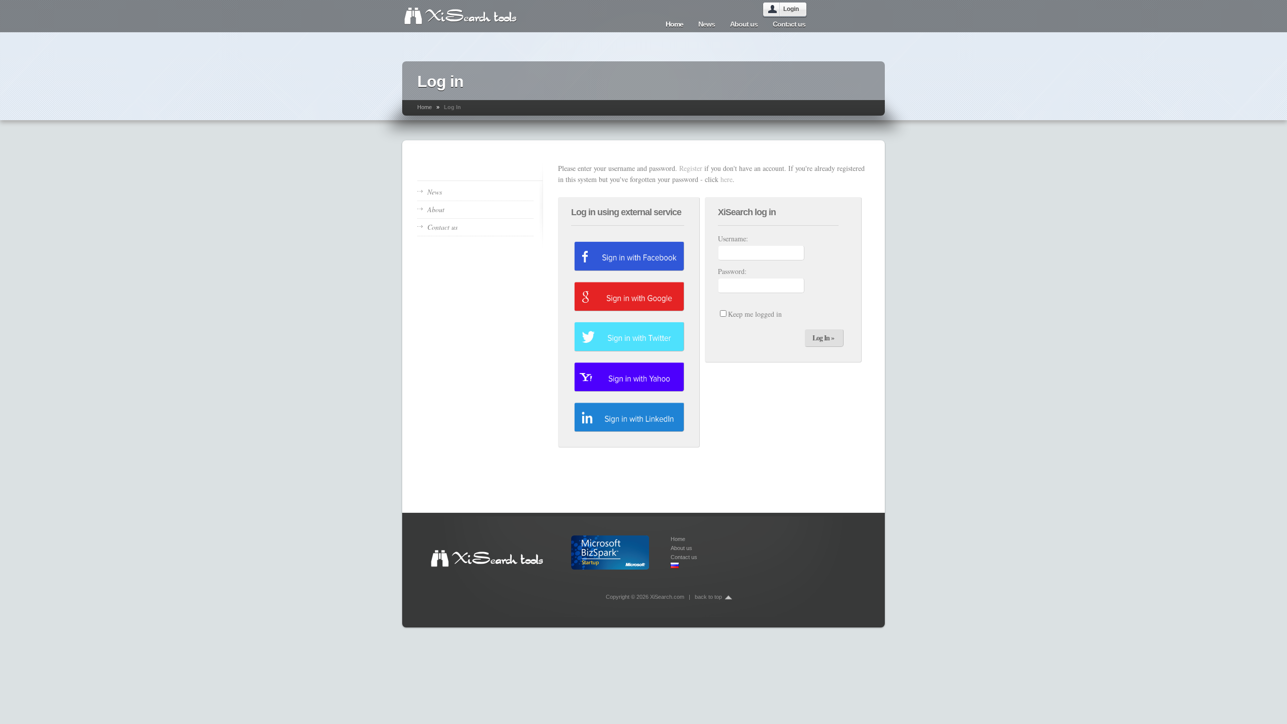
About (435, 209)
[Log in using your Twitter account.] (629, 336)
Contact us (789, 24)
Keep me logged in (755, 314)
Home (674, 24)
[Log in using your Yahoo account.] (629, 376)
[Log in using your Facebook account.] (629, 256)
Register (690, 168)
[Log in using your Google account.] (629, 296)
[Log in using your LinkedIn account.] (629, 417)
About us (744, 24)
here (726, 179)
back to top (708, 597)
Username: (733, 238)
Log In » (823, 337)
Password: (732, 271)
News (706, 24)
